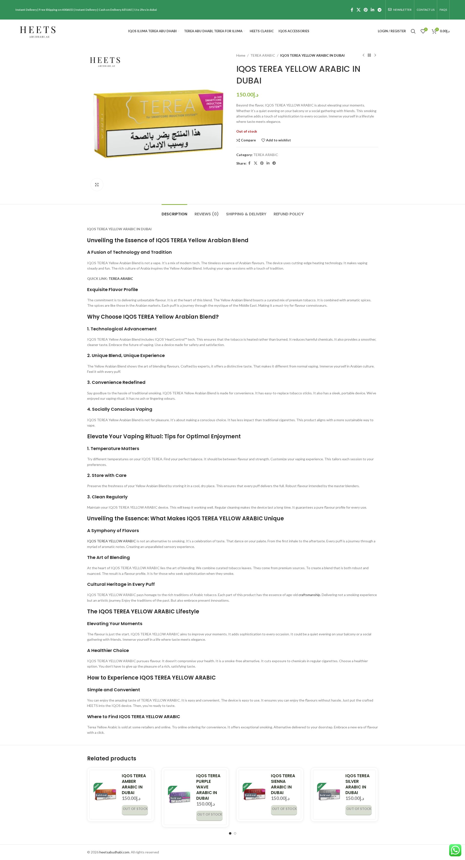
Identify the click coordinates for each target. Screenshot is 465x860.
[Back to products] (369, 55)
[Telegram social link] (379, 9)
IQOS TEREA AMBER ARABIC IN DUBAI (134, 784)
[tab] (174, 211)
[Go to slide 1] (230, 833)
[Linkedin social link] (372, 9)
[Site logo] (37, 31)
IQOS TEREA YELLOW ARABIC (111, 541)
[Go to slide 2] (235, 833)
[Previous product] (363, 55)
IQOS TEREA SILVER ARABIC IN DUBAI (357, 784)
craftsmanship (309, 595)
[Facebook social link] (352, 9)
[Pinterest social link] (365, 9)
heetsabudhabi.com (114, 852)
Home (240, 55)
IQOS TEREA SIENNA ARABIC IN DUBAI (283, 784)
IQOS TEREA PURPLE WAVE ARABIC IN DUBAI (208, 787)
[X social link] (358, 9)
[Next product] (375, 55)
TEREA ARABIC (262, 55)
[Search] (413, 31)
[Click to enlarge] (97, 184)
